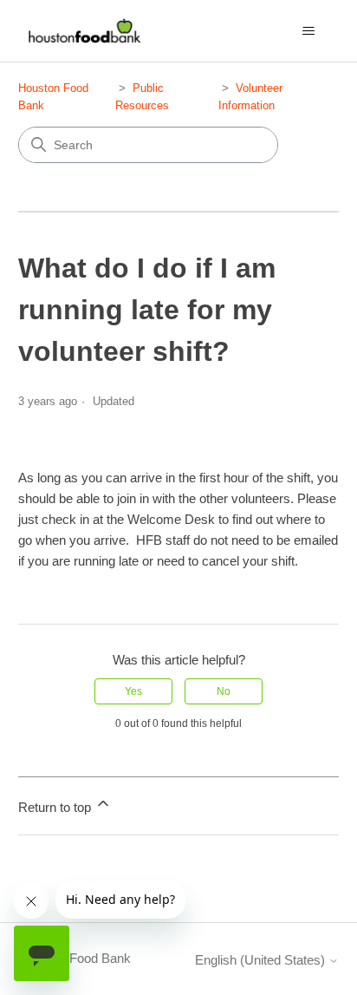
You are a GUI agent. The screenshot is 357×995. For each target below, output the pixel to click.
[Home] (82, 31)
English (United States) (261, 959)
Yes (133, 691)
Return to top (56, 807)
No (223, 691)
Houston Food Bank (74, 958)
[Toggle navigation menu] (308, 31)
